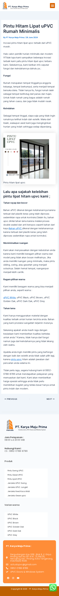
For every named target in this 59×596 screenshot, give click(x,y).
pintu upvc (16, 359)
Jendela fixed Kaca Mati (19, 491)
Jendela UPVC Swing (17, 483)
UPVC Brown (13, 522)
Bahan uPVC (15, 228)
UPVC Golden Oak (16, 526)
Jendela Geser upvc (17, 495)
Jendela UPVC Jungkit (18, 487)
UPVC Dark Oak (14, 531)
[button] (52, 5)
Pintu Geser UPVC (15, 475)
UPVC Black (13, 518)
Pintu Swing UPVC (15, 470)
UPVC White (13, 514)
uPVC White (9, 297)
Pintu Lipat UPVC (15, 479)
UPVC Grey (12, 535)
